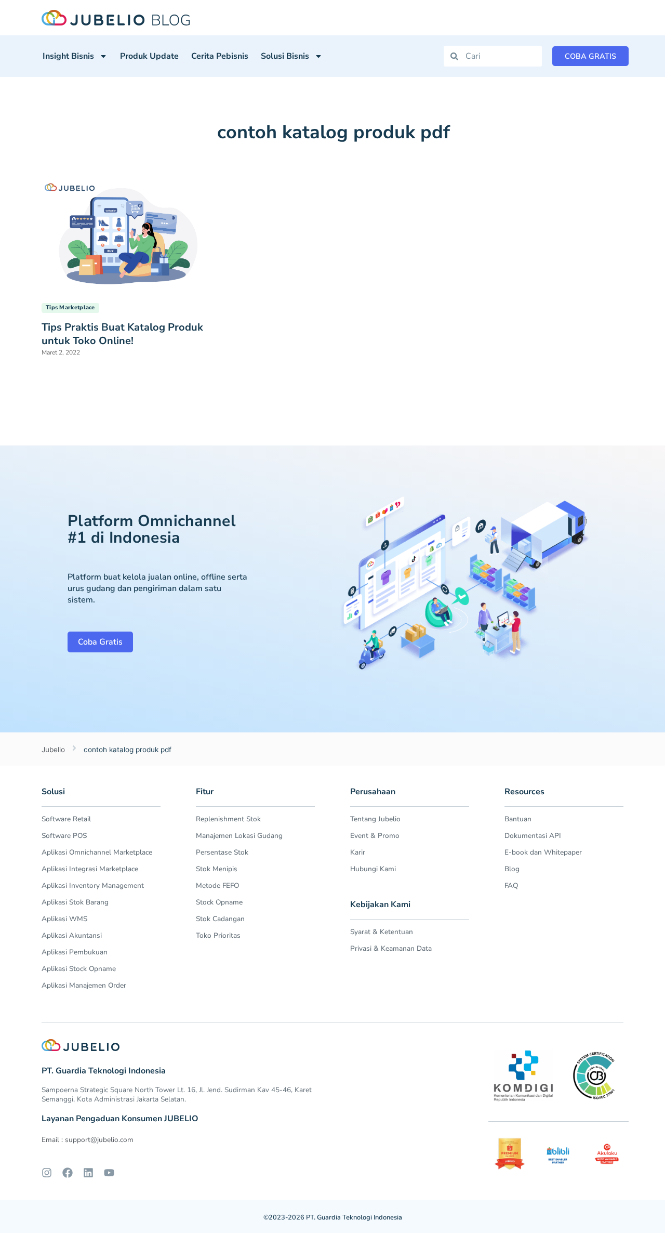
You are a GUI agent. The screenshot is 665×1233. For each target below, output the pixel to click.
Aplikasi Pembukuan (75, 952)
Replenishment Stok (228, 819)
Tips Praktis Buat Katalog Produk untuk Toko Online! (122, 334)
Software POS (64, 836)
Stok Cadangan (220, 919)
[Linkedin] (88, 1173)
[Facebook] (67, 1173)
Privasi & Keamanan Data (391, 948)
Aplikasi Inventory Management (93, 885)
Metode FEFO (217, 885)
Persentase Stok (222, 852)
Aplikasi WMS (64, 919)
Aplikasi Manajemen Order (84, 985)
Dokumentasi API (532, 836)
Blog (512, 869)
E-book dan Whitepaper (543, 852)
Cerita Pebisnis (219, 56)
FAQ (511, 885)
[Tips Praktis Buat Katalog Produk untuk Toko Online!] (127, 235)
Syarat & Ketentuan (381, 932)
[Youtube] (109, 1173)
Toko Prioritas (218, 935)
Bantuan (517, 819)
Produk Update (149, 56)
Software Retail (66, 819)
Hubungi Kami (373, 869)
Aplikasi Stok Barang (75, 902)
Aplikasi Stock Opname (79, 969)
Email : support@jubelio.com (88, 1140)
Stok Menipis (216, 869)
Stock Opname (219, 902)
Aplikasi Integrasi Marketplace (90, 869)
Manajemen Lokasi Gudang (239, 836)
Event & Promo (375, 836)
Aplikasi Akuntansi (72, 935)
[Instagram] (47, 1173)
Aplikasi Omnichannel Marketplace (97, 852)
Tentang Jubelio (375, 819)
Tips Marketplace (70, 307)
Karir (357, 852)
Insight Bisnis (68, 56)
